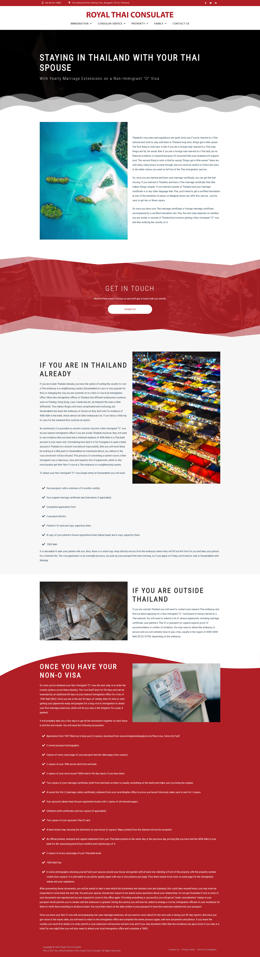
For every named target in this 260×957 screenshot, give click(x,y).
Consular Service (110, 23)
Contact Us (181, 23)
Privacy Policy (188, 949)
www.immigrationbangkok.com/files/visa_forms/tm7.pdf (150, 736)
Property (138, 23)
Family (158, 23)
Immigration (80, 23)
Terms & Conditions (207, 949)
